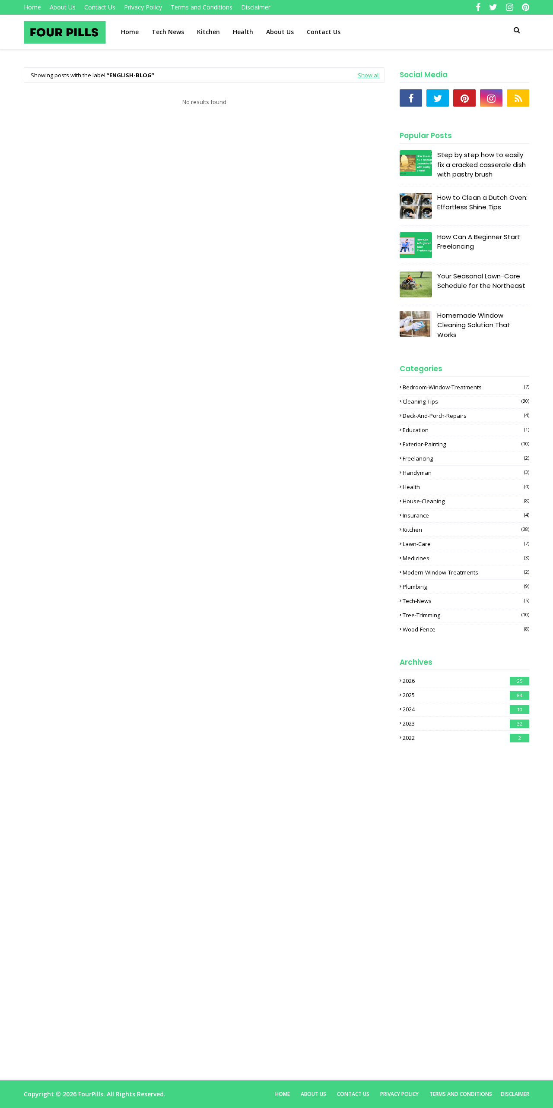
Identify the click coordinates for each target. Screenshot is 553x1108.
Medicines (466, 558)
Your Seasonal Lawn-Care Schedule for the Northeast (481, 280)
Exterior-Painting (466, 444)
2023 (462, 723)
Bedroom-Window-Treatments (466, 387)
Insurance (466, 515)
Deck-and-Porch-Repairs (466, 416)
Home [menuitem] (130, 32)
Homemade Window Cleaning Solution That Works (473, 325)
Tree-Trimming (466, 615)
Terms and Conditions (201, 7)
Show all (369, 75)
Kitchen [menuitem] (208, 32)
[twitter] (493, 7)
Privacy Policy (143, 7)
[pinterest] (524, 7)
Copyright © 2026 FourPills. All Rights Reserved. (94, 1094)
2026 (462, 681)
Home (32, 7)
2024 (462, 709)
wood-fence (466, 629)
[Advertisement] (204, 181)
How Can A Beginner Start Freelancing (478, 241)
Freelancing (466, 458)
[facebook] (478, 7)
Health (466, 487)
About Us (63, 7)
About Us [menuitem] (280, 32)
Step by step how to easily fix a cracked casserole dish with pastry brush (481, 164)
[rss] (518, 98)
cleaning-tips (466, 401)
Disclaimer (255, 7)
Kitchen (466, 529)
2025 (462, 695)
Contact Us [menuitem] (323, 32)
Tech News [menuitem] (168, 32)
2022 (462, 738)
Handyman (466, 473)
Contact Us (99, 7)
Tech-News (466, 601)
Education (466, 430)
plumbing (466, 586)
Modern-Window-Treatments (466, 572)
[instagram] (509, 7)
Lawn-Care (466, 544)
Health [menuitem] (243, 32)
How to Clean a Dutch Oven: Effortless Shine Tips (482, 202)
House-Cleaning (466, 501)
